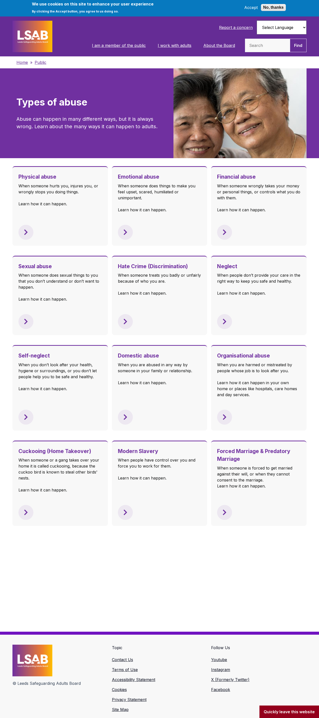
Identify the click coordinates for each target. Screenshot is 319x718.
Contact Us (122, 659)
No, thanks (273, 7)
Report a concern (236, 27)
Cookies (119, 689)
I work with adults (174, 45)
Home (22, 62)
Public (40, 62)
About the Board (219, 45)
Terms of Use (125, 669)
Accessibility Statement (133, 679)
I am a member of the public (119, 45)
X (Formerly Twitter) (230, 679)
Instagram (220, 669)
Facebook (220, 689)
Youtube (219, 659)
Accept (251, 7)
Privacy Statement (129, 699)
